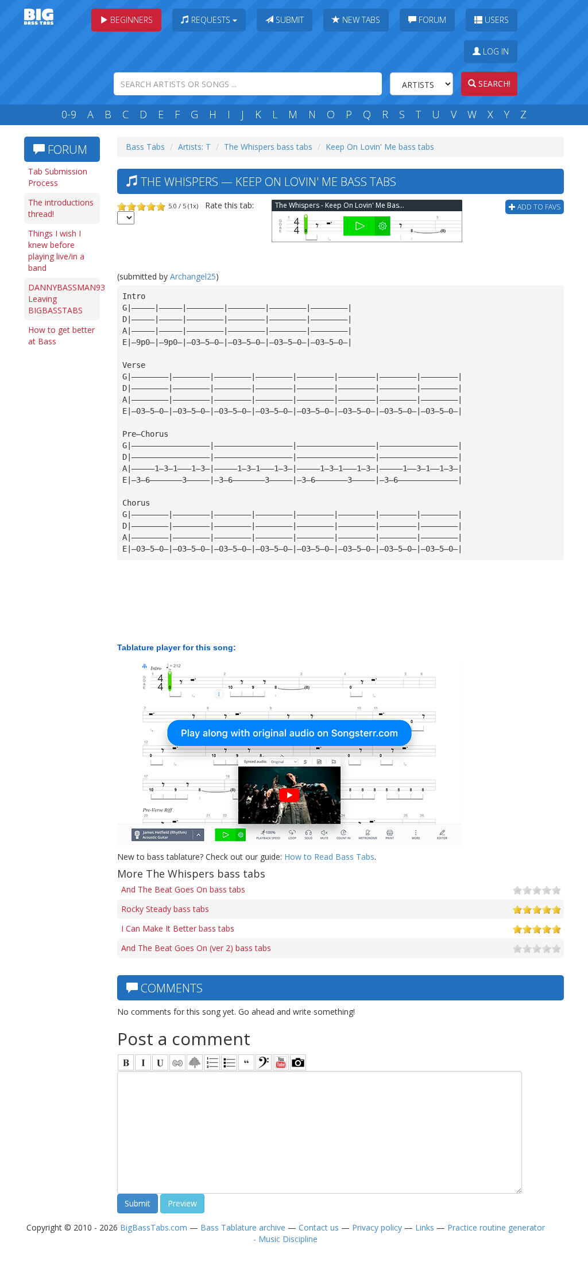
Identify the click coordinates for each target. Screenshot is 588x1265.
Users (495, 19)
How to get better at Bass (61, 335)
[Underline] (160, 1062)
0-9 (68, 114)
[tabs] (264, 1062)
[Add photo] (298, 1062)
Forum (431, 19)
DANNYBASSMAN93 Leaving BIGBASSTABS (64, 299)
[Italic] (143, 1062)
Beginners (130, 19)
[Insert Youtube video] (281, 1062)
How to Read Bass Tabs (329, 856)
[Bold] (126, 1062)
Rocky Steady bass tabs (165, 908)
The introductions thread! (61, 208)
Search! (493, 83)
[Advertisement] (64, 529)
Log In (495, 51)
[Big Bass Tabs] (38, 15)
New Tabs (360, 19)
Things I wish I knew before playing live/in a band (56, 250)
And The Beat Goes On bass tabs (183, 889)
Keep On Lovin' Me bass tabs (380, 146)
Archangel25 (193, 276)
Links (424, 1227)
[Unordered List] (229, 1062)
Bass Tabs (145, 146)
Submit (288, 19)
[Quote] (246, 1062)
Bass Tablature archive (242, 1227)
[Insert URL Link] (177, 1062)
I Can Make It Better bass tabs (177, 928)
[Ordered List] (212, 1062)
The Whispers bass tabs (268, 146)
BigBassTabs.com (153, 1227)
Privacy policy (377, 1227)
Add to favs (538, 207)
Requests (211, 19)
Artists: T (194, 146)
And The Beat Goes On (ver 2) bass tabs (196, 947)
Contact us (319, 1227)
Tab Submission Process (57, 177)
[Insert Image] (195, 1062)
